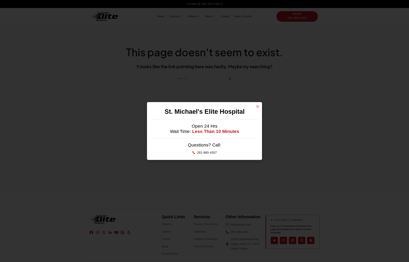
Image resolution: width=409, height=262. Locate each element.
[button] (257, 106)
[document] (204, 131)
